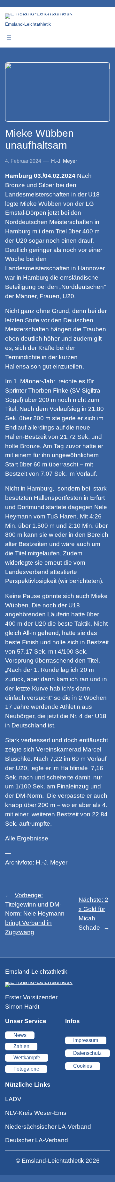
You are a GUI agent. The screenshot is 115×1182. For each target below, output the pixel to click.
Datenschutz (87, 1053)
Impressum (85, 1040)
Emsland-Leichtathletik (28, 24)
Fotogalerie (26, 1069)
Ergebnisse (32, 838)
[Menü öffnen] (9, 37)
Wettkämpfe (26, 1057)
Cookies (82, 1066)
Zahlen (21, 1046)
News (20, 1035)
